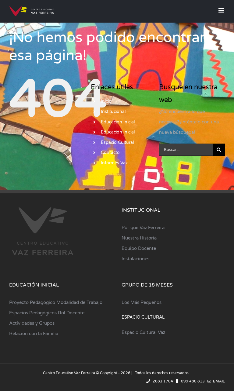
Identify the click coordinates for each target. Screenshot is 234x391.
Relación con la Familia (33, 333)
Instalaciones (135, 258)
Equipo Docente (139, 248)
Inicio (106, 101)
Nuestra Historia (139, 238)
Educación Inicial (118, 122)
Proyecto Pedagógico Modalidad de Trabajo (55, 302)
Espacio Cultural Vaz (143, 332)
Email (218, 381)
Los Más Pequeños (141, 302)
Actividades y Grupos (32, 323)
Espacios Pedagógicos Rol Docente (46, 313)
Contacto (110, 152)
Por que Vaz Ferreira (143, 227)
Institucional (113, 111)
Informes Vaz (114, 163)
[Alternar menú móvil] (221, 10)
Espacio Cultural (117, 142)
